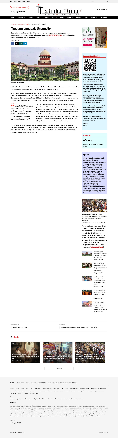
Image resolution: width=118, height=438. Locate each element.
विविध (43, 399)
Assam (28, 391)
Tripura (61, 391)
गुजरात (58, 399)
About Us (12, 382)
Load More (59, 368)
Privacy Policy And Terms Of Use (56, 382)
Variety (78, 17)
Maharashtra (103, 388)
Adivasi (46, 343)
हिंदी (86, 17)
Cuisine (30, 17)
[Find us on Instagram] (102, 9)
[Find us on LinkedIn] (106, 9)
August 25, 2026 (100, 222)
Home (12, 17)
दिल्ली (72, 399)
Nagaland (51, 391)
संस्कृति (35, 399)
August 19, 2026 (99, 311)
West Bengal (80, 391)
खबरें (55, 399)
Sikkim (56, 391)
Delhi (62, 388)
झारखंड (68, 399)
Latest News (103, 17)
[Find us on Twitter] (99, 9)
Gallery (93, 17)
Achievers (20, 17)
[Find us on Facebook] (97, 9)
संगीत (39, 399)
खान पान (21, 399)
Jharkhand (82, 388)
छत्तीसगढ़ (63, 399)
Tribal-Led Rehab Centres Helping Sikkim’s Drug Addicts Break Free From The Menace (99, 280)
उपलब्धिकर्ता (12, 399)
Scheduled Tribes (34, 393)
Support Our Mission (19, 8)
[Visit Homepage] (59, 9)
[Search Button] (107, 1)
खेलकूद (26, 399)
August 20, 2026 (99, 298)
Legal (46, 17)
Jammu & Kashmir (74, 388)
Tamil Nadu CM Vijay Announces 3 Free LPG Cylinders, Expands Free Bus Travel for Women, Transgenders (100, 267)
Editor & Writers (17, 1)
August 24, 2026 (99, 259)
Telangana (72, 391)
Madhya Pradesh (95, 388)
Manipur (33, 391)
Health (38, 17)
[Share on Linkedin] (25, 43)
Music (53, 17)
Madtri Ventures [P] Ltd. (18, 432)
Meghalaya (39, 391)
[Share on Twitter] (17, 43)
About (11, 1)
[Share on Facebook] (12, 43)
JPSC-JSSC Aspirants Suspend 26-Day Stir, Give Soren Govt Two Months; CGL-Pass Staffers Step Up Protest (100, 305)
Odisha (66, 391)
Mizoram (46, 391)
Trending (49, 388)
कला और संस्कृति (49, 399)
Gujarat (66, 388)
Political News (87, 391)
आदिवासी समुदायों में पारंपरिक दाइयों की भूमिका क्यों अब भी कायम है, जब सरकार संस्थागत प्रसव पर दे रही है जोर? (25, 356)
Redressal (33, 382)
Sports (69, 17)
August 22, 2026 (99, 286)
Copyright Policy (42, 382)
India (84, 210)
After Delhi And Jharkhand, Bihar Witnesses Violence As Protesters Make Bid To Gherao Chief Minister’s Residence (89, 356)
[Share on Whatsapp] (21, 43)
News (61, 17)
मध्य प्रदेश (77, 399)
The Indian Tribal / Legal (22, 24)
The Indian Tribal (87, 222)
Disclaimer (68, 382)
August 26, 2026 (17, 360)
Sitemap (28, 1)
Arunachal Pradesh (20, 391)
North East (12, 391)
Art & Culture (100, 391)
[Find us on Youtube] (104, 9)
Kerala (87, 388)
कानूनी (17, 399)
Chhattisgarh (56, 388)
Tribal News (26, 393)
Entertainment (13, 393)
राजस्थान (82, 399)
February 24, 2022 (15, 40)
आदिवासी (13, 343)
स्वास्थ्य (30, 399)
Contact (23, 1)
